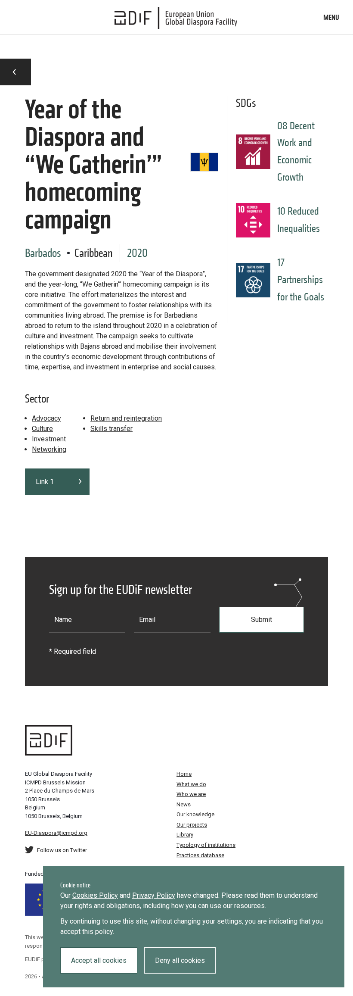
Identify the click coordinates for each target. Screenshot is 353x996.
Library (184, 834)
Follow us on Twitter (62, 850)
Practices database (200, 855)
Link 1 (45, 482)
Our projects (191, 824)
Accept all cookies (99, 960)
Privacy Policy (153, 895)
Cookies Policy (95, 895)
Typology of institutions (205, 845)
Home (184, 774)
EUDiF (176, 18)
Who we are (191, 794)
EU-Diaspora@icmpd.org (56, 833)
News (183, 804)
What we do (191, 784)
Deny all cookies (180, 960)
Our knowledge (195, 814)
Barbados (43, 253)
